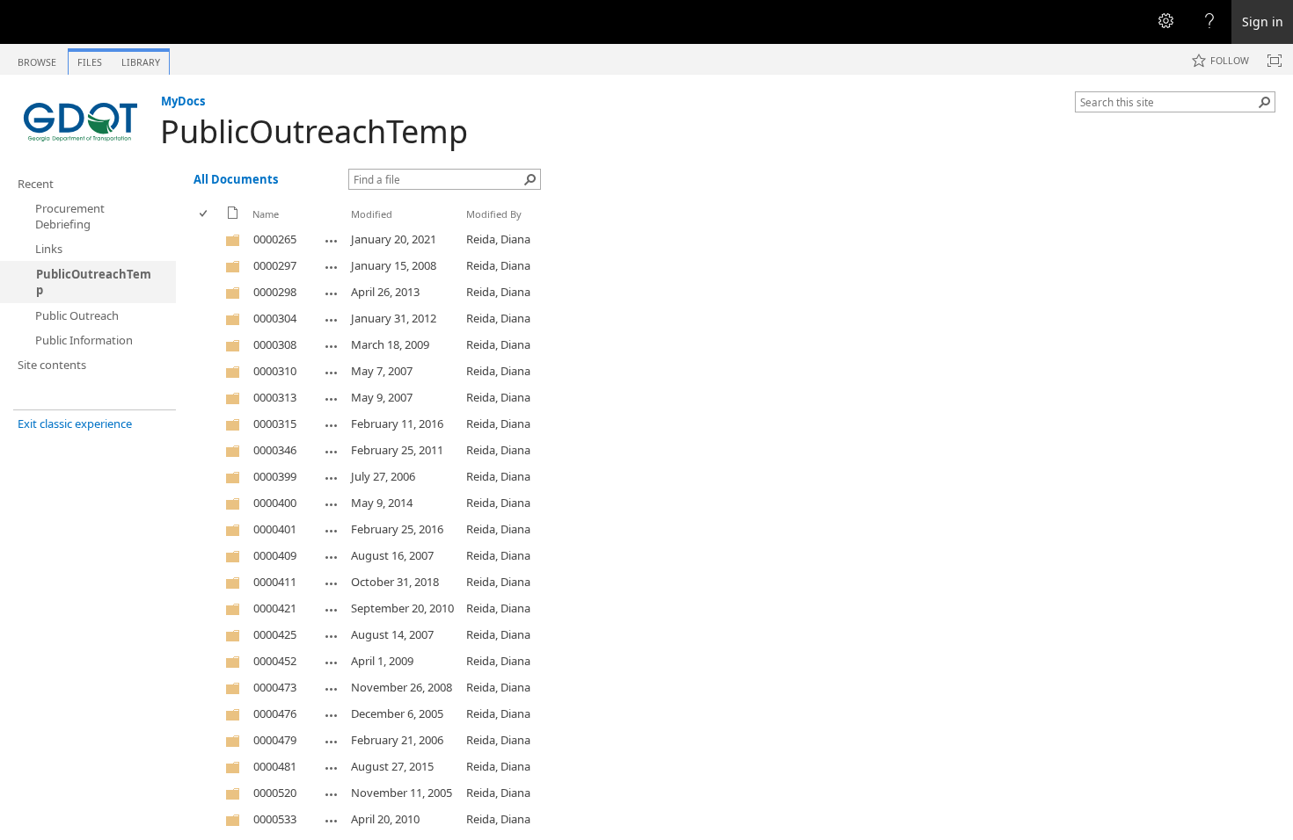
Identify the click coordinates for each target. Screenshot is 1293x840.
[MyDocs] (80, 119)
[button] (1265, 102)
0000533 (274, 819)
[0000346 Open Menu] (332, 452)
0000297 (274, 265)
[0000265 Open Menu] (332, 241)
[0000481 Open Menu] (332, 768)
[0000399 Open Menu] (332, 478)
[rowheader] (208, 240)
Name (265, 214)
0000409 (274, 555)
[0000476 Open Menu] (332, 715)
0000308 (274, 344)
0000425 (274, 634)
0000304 (274, 318)
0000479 (274, 740)
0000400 (274, 503)
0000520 (274, 792)
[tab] (37, 58)
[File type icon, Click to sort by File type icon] (233, 215)
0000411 (274, 582)
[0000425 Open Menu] (332, 636)
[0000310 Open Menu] (332, 373)
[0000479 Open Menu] (332, 742)
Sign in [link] (1262, 21)
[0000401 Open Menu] (332, 531)
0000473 (274, 687)
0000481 (274, 766)
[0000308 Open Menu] (332, 346)
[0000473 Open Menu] (332, 689)
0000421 (274, 608)
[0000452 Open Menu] (332, 662)
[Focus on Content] (1274, 60)
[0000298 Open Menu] (332, 293)
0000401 (274, 529)
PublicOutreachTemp (314, 131)
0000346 (274, 450)
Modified (371, 214)
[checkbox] (205, 214)
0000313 (274, 397)
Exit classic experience (75, 423)
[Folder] (233, 243)
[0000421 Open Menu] (332, 610)
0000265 (274, 239)
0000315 (274, 423)
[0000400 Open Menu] (332, 504)
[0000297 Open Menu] (332, 267)
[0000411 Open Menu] (332, 583)
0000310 (274, 371)
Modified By (494, 214)
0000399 (274, 476)
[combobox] (1168, 102)
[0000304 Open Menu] (332, 320)
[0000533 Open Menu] (332, 821)
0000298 (274, 292)
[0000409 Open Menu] (332, 557)
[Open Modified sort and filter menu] (357, 227)
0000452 (274, 661)
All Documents (236, 179)
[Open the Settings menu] (1165, 22)
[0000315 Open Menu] (332, 425)
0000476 (274, 713)
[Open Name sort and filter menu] (259, 227)
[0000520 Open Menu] (332, 794)
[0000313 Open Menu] (332, 399)
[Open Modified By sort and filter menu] (473, 227)
